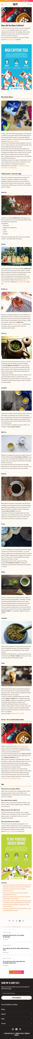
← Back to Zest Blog (16, 972)
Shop (3, 1009)
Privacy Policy (20, 1033)
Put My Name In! (16, 998)
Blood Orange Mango (21, 281)
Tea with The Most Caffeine (16, 719)
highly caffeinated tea (22, 746)
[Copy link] (23, 920)
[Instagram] (13, 1029)
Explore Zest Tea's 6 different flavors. (11, 778)
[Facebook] (16, 1029)
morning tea (4, 30)
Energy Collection (14, 141)
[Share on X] (16, 920)
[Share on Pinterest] (19, 920)
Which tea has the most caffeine (9, 810)
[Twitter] (20, 1029)
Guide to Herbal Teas (11, 831)
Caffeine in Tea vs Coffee (17, 713)
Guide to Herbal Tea (17, 324)
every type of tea (11, 39)
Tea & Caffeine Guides (9, 1004)
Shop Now (26, 1)
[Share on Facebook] (13, 920)
